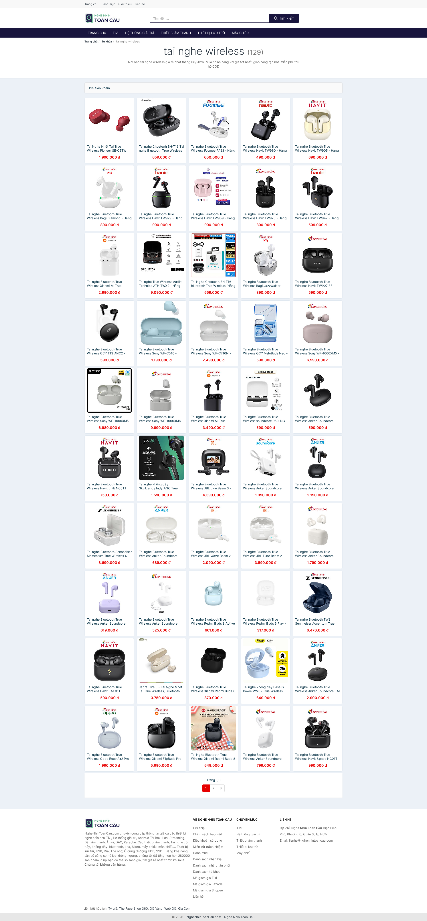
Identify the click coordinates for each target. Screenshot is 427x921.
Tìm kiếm (286, 18)
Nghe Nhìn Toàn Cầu (239, 917)
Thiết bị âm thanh (176, 33)
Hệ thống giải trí (139, 33)
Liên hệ (140, 4)
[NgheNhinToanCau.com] (102, 18)
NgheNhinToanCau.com (204, 917)
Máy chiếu (240, 33)
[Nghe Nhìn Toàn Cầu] (107, 823)
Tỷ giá (112, 908)
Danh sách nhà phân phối (211, 865)
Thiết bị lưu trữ (211, 33)
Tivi (116, 33)
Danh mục (108, 4)
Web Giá (170, 908)
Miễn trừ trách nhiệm (208, 847)
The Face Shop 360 (133, 908)
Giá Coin (184, 908)
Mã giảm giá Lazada (208, 884)
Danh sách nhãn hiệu (208, 859)
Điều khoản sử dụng (207, 840)
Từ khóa (107, 41)
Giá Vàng (156, 908)
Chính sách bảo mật (207, 834)
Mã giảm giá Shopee (208, 890)
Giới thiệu (125, 4)
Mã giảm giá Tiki (205, 878)
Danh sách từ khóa (206, 871)
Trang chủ (91, 4)
